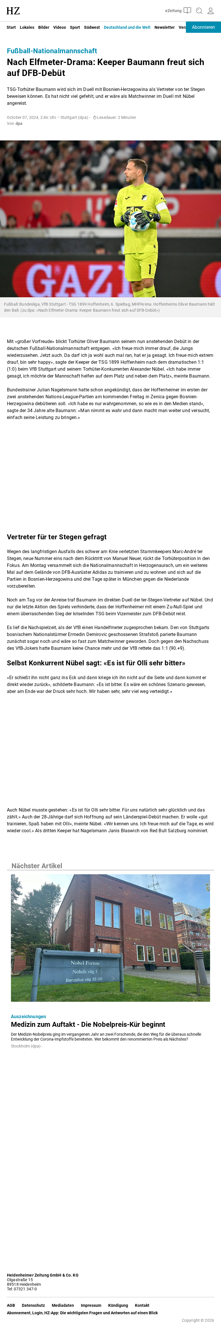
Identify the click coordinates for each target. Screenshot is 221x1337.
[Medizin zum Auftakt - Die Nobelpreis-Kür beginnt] (110, 939)
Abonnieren (203, 27)
